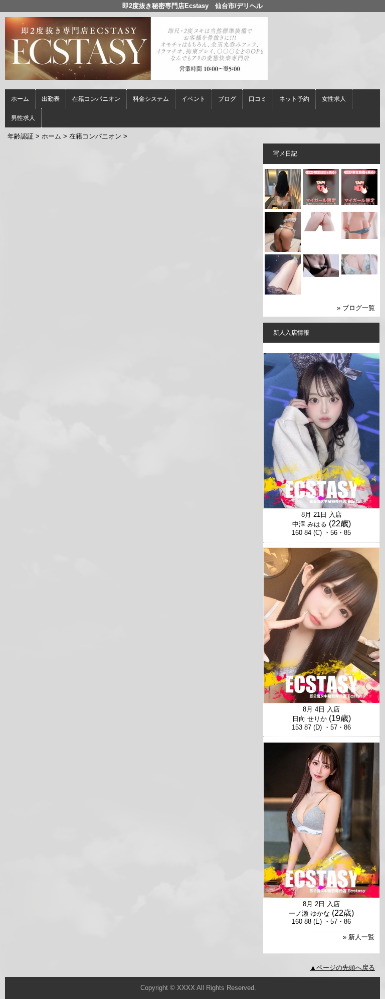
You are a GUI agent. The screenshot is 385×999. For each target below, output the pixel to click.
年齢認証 (21, 136)
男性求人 (23, 117)
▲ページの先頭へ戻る (342, 967)
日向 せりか (309, 719)
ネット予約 (294, 98)
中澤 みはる (309, 524)
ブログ (227, 98)
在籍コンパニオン (96, 98)
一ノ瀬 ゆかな (309, 913)
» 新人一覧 (358, 937)
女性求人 (334, 98)
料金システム (151, 98)
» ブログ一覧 (356, 308)
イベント (193, 98)
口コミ (258, 98)
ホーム (20, 98)
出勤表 (51, 98)
